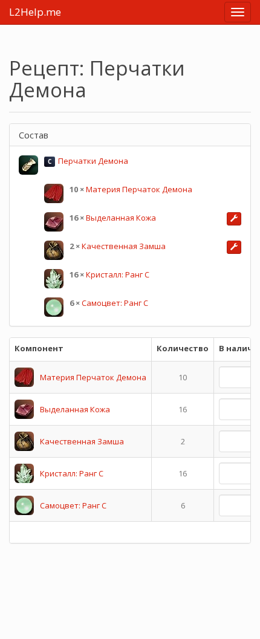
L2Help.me (35, 12)
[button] (234, 218)
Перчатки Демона (93, 160)
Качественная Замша (124, 246)
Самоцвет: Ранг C (115, 302)
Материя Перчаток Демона (139, 189)
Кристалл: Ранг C (117, 274)
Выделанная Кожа (121, 217)
